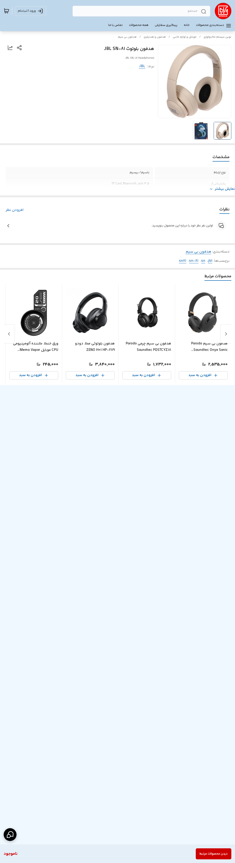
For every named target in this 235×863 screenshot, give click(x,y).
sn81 (182, 261)
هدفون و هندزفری (155, 37)
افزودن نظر (15, 210)
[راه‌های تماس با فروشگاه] (10, 834)
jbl (210, 261)
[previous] (226, 334)
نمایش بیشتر (225, 189)
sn (203, 261)
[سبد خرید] (6, 11)
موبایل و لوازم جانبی (184, 37)
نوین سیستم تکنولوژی (217, 37)
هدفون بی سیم (127, 37)
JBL (142, 66)
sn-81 (194, 261)
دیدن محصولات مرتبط (213, 853)
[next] (8, 334)
